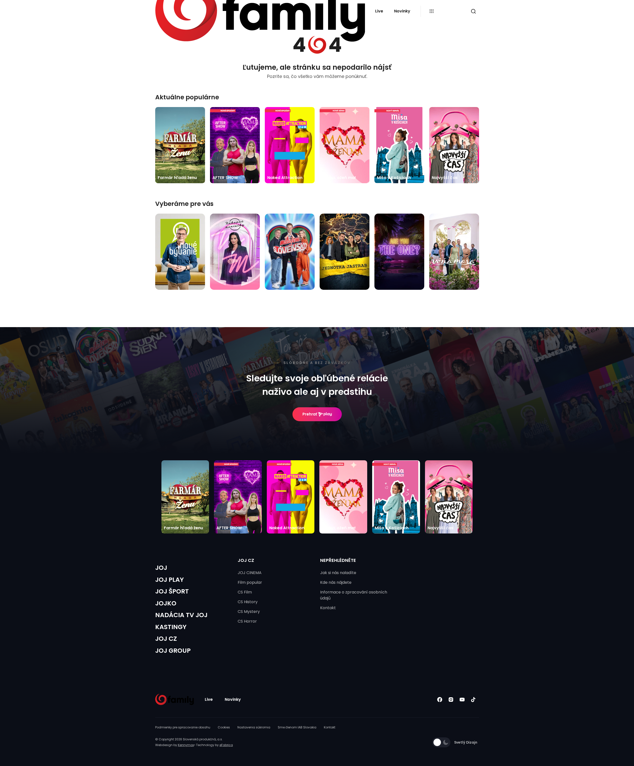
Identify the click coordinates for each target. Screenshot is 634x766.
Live (379, 11)
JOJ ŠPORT (172, 591)
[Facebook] (439, 699)
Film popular (250, 582)
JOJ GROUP (173, 650)
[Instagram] (451, 699)
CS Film (245, 592)
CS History (248, 602)
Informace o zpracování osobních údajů (353, 595)
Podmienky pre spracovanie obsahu (182, 727)
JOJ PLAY (169, 579)
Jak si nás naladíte (338, 573)
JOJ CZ (166, 638)
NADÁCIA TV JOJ (181, 615)
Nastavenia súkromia (253, 727)
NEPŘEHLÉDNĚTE (338, 560)
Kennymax (186, 745)
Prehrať (309, 414)
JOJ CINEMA (250, 573)
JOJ (161, 567)
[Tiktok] (473, 699)
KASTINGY (171, 627)
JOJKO (165, 603)
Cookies (224, 727)
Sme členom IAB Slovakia (297, 727)
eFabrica (226, 745)
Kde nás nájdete (336, 582)
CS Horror (247, 621)
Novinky (402, 11)
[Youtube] (462, 699)
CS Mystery (249, 611)
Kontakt (328, 608)
